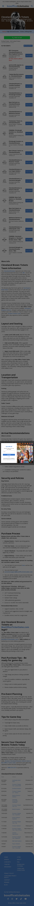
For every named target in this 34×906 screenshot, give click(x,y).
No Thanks (9, 456)
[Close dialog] (32, 444)
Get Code (9, 454)
